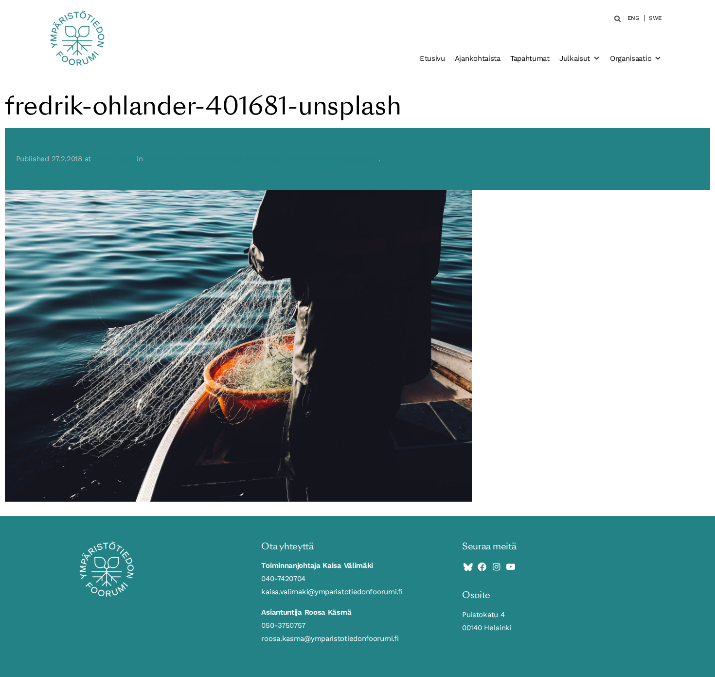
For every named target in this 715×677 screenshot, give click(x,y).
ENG (633, 18)
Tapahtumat (530, 58)
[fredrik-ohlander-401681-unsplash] (238, 345)
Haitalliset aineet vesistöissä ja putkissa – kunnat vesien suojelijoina (261, 158)
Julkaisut (574, 58)
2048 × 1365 (114, 158)
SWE (655, 18)
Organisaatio (630, 58)
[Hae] (614, 18)
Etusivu (432, 58)
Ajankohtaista (477, 58)
